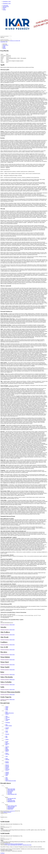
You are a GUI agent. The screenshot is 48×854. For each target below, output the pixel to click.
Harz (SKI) (9, 799)
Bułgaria (7, 713)
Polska (6, 758)
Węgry (6, 778)
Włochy (6, 779)
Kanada (6, 741)
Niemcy (6, 753)
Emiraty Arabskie (8, 725)
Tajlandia (7, 772)
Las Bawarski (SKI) (11, 800)
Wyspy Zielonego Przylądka (10, 780)
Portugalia (7, 759)
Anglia (6, 708)
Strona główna (5, 45)
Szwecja (6, 770)
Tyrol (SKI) (9, 793)
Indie (6, 736)
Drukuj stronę (12, 624)
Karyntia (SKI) (10, 790)
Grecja (6, 730)
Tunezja (6, 774)
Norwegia (7, 754)
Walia (6, 777)
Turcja (6, 775)
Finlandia (7, 727)
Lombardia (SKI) (10, 807)
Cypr (6, 718)
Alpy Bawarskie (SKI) (11, 798)
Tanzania (7, 773)
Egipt (6, 724)
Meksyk (6, 751)
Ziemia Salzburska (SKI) (12, 794)
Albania (6, 706)
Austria (6, 709)
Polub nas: (2, 37)
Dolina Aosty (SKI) (11, 806)
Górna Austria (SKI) (11, 789)
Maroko (4, 48)
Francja (6, 728)
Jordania (6, 739)
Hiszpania (7, 734)
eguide (4, 46)
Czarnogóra (7, 719)
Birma (6, 711)
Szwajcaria (7, 769)
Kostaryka (7, 743)
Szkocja (6, 767)
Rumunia (7, 762)
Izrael (6, 737)
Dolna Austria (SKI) (11, 788)
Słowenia (7, 765)
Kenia (6, 742)
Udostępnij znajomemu (4, 624)
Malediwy (7, 746)
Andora (6, 707)
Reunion (7, 761)
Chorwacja (7, 717)
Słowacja (7, 764)
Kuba (6, 744)
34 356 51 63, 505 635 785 (15, 40)
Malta (6, 747)
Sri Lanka (7, 766)
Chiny (6, 716)
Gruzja (6, 731)
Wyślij (2, 828)
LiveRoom (2, 852)
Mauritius (7, 749)
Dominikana (7, 722)
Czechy (6, 720)
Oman (6, 756)
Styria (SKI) (9, 792)
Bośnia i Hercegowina (9, 712)
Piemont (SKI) (10, 808)
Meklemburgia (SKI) (11, 801)
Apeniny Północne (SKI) (12, 805)
